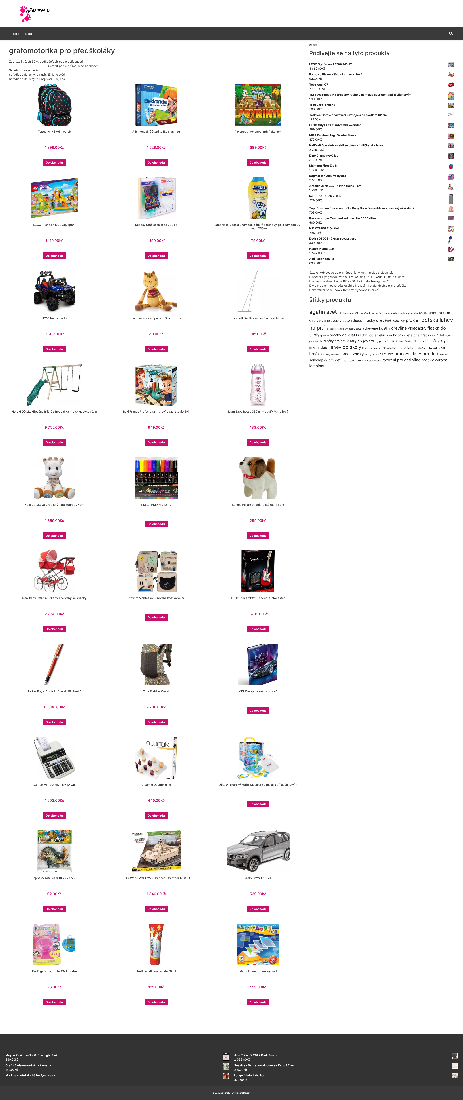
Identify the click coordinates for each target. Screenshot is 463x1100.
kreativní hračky (426, 341)
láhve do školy (389, 348)
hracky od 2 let (342, 335)
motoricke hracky (411, 347)
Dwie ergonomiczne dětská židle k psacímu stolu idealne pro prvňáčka (357, 285)
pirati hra (386, 354)
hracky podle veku (370, 335)
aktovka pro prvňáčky (349, 313)
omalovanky (352, 353)
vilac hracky (423, 360)
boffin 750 (384, 312)
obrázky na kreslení (332, 354)
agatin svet (323, 312)
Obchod (15, 33)
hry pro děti (366, 341)
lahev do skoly (345, 347)
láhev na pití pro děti (372, 348)
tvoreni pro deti (397, 360)
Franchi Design (242, 1092)
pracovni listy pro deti (416, 353)
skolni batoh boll (351, 360)
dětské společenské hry (336, 329)
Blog (28, 33)
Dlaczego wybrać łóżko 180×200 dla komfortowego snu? (349, 281)
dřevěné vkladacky (408, 328)
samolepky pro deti (325, 360)
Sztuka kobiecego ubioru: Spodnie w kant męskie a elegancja (351, 272)
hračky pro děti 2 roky (340, 341)
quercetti (443, 354)
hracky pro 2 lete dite (403, 335)
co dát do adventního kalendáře (407, 313)
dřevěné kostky (377, 328)
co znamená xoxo (437, 312)
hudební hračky (405, 341)
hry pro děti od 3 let (386, 341)
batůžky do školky (369, 313)
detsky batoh (341, 320)
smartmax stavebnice (372, 360)
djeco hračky (364, 320)
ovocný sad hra (372, 354)
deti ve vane (319, 320)
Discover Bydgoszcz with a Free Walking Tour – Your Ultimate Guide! (356, 277)
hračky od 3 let (432, 335)
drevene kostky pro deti (398, 320)
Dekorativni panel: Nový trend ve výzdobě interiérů (344, 290)
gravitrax (324, 335)
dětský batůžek (356, 328)
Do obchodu (54, 162)
